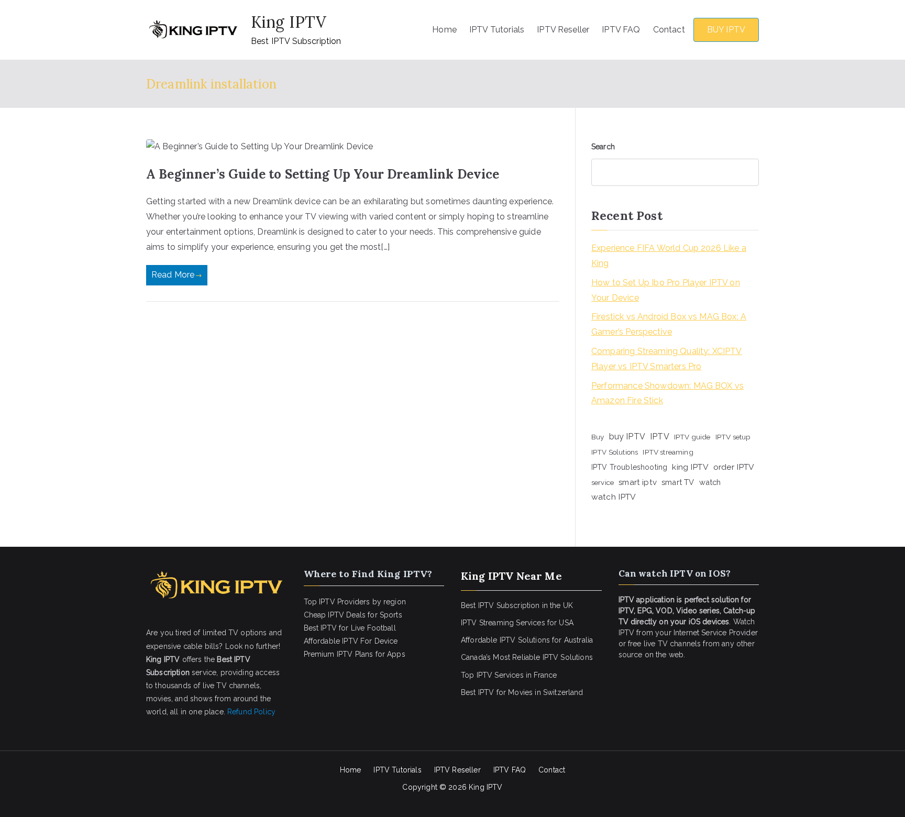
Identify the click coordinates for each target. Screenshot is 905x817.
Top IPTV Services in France (509, 675)
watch (710, 482)
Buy (597, 437)
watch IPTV (613, 497)
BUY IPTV (726, 30)
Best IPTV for (483, 692)
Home (444, 30)
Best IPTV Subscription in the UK (517, 605)
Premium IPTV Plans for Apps (354, 654)
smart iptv (638, 482)
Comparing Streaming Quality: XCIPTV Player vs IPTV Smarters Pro (666, 358)
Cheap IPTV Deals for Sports (353, 615)
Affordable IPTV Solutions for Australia (527, 640)
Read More (172, 275)
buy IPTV (627, 436)
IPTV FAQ (621, 30)
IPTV (659, 436)
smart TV (677, 482)
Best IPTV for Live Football (350, 628)
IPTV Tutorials (496, 30)
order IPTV (734, 467)
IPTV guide (692, 437)
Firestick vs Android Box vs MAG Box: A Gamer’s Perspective (668, 324)
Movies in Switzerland (545, 692)
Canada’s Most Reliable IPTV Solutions (527, 657)
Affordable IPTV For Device (351, 641)
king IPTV (690, 467)
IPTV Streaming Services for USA (517, 623)
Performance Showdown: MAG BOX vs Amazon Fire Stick (667, 393)
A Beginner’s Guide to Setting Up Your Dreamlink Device (323, 174)
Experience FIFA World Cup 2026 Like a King (668, 255)
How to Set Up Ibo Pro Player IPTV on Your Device (665, 290)
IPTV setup (733, 437)
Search (603, 146)
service (602, 482)
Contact (669, 30)
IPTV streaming (668, 452)
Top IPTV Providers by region (355, 602)
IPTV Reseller (563, 30)
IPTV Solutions (614, 452)
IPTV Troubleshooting (629, 467)
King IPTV (288, 22)
